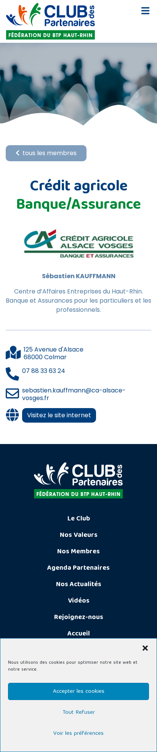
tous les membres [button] (49, 153)
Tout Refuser (78, 713)
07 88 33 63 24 (43, 370)
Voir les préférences (78, 734)
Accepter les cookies (78, 692)
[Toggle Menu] (145, 10)
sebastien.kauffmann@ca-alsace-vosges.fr (74, 394)
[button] (145, 648)
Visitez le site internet (59, 415)
